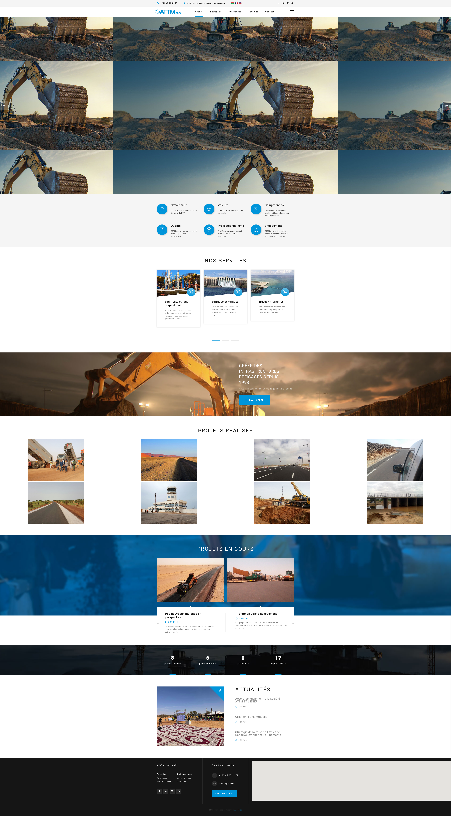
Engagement (273, 225)
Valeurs (223, 205)
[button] (4, 105)
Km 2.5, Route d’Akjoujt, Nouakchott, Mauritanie (206, 3)
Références (235, 11)
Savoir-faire (179, 205)
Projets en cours (184, 774)
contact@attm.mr (227, 784)
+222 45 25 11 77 (168, 3)
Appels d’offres (184, 778)
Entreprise (216, 11)
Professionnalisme (231, 225)
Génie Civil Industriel (178, 301)
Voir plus (173, 120)
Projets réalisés (164, 782)
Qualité (176, 225)
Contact (269, 11)
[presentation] (158, 623)
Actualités (181, 782)
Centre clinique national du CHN (257, 613)
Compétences (274, 205)
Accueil (199, 11)
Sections (253, 11)
